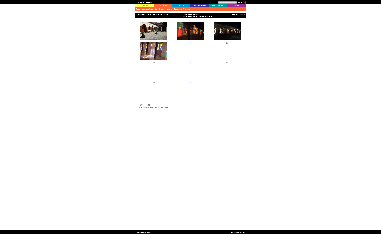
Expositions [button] (163, 6)
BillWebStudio (241, 232)
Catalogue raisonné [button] (200, 6)
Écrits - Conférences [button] (218, 6)
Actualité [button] (145, 6)
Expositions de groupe (182, 9)
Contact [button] (236, 6)
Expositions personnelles (164, 9)
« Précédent (234, 14)
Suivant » (242, 14)
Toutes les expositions (144, 9)
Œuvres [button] (181, 6)
